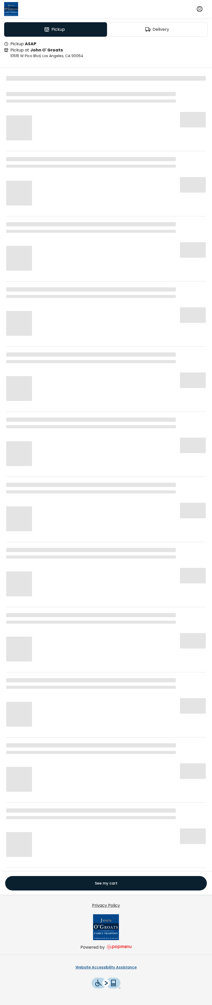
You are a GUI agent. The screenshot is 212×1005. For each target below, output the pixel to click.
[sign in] (199, 9)
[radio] (55, 29)
